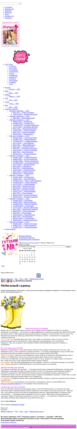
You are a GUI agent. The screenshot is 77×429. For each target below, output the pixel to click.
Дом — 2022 (23, 279)
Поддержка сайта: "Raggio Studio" (9, 422)
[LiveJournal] (14, 281)
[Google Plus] (11, 281)
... (1, 269)
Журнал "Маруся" (7, 279)
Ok (31, 427)
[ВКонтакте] (2, 281)
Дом (16, 279)
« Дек (3, 266)
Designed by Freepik (17, 404)
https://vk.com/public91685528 (10, 383)
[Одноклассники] (5, 281)
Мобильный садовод (37, 279)
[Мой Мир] (8, 281)
